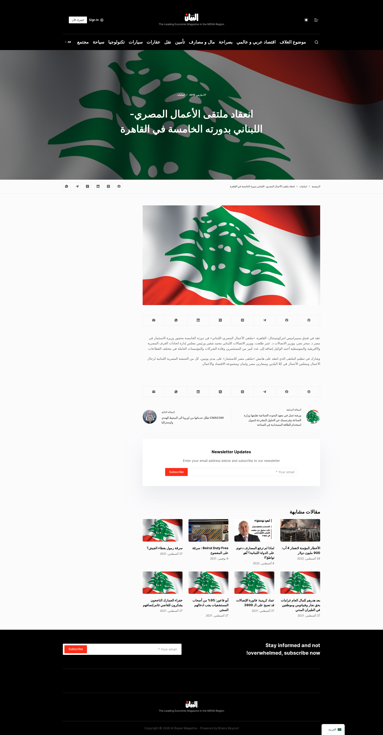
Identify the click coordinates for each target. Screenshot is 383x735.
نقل (167, 42)
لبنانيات (181, 94)
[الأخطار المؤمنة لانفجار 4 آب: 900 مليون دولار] (300, 530)
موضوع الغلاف (293, 42)
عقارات (153, 42)
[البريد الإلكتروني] (154, 320)
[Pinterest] (309, 320)
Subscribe (176, 472)
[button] (68, 42)
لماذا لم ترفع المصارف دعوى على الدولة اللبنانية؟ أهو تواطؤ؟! (255, 553)
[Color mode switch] (306, 20)
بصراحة (226, 42)
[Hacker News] (87, 186)
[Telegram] (77, 186)
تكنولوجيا (116, 42)
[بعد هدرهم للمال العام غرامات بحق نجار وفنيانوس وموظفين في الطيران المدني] (300, 582)
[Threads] (242, 320)
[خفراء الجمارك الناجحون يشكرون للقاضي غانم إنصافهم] (163, 582)
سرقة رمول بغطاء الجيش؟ (165, 548)
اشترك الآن (78, 20)
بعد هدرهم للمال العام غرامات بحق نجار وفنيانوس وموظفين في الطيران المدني (300, 605)
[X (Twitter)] (108, 186)
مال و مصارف (202, 42)
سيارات (136, 42)
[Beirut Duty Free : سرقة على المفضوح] (208, 530)
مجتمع (83, 42)
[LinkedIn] (98, 186)
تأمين (180, 42)
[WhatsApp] (66, 186)
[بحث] (316, 42)
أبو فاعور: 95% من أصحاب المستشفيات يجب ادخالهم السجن (210, 605)
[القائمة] (316, 20)
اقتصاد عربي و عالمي (256, 42)
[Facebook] (119, 186)
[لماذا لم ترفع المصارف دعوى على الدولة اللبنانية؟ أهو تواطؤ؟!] (254, 530)
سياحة (98, 42)
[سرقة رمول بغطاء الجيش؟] (163, 530)
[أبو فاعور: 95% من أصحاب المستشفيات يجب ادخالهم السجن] (208, 582)
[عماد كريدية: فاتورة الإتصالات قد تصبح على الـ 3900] (254, 582)
